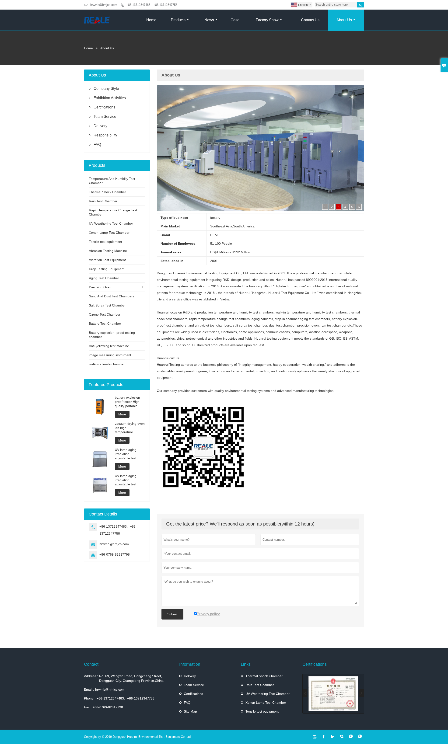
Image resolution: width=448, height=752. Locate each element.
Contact (91, 664)
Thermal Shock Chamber (107, 192)
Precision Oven (100, 287)
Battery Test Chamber (105, 323)
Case (235, 20)
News (209, 20)
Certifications (104, 107)
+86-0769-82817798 (114, 554)
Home (151, 20)
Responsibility (105, 135)
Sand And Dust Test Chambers (111, 296)
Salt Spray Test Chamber (107, 305)
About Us (344, 20)
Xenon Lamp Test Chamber (109, 232)
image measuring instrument (110, 355)
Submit (172, 614)
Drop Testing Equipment (106, 269)
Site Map (190, 711)
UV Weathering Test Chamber (111, 223)
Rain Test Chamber (103, 201)
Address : (91, 676)
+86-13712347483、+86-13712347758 (151, 5)
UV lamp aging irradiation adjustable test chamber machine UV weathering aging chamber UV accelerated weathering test (128, 454)
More (122, 414)
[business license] (333, 693)
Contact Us (310, 20)
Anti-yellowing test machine (109, 346)
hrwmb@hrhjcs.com (103, 5)
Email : (89, 689)
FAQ (97, 144)
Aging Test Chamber (104, 278)
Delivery (100, 126)
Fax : (87, 707)
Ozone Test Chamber (104, 314)
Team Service (105, 116)
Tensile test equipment (105, 242)
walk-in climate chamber (107, 364)
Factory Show (267, 20)
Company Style (106, 89)
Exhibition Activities (110, 98)
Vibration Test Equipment (107, 260)
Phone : (89, 698)
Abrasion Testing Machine (108, 251)
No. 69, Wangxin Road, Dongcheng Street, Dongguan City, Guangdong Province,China (131, 678)
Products (178, 20)
